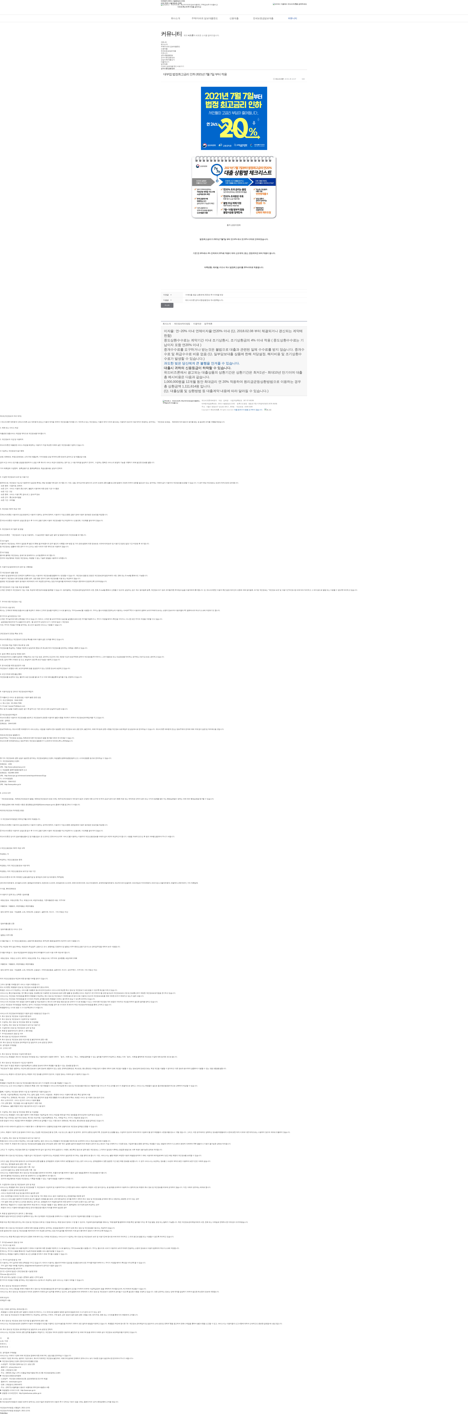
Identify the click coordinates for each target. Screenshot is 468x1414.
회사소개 (175, 18)
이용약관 (197, 324)
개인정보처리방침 (182, 324)
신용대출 (234, 18)
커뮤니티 (292, 18)
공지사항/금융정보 (168, 57)
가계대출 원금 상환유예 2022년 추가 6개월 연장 (204, 295)
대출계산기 (165, 62)
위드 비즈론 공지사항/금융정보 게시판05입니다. (204, 300)
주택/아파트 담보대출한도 (205, 18)
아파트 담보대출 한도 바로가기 (172, 66)
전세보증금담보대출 (263, 18)
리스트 (167, 305)
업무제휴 (164, 64)
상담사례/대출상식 (168, 60)
